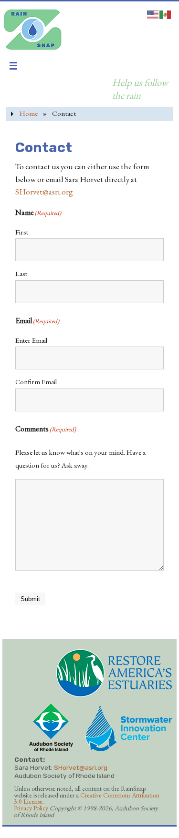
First (21, 231)
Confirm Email (36, 381)
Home (29, 113)
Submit (30, 599)
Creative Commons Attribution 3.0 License (86, 798)
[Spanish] (165, 13)
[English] (153, 13)
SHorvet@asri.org (44, 191)
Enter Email (31, 340)
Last (21, 273)
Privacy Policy (31, 808)
